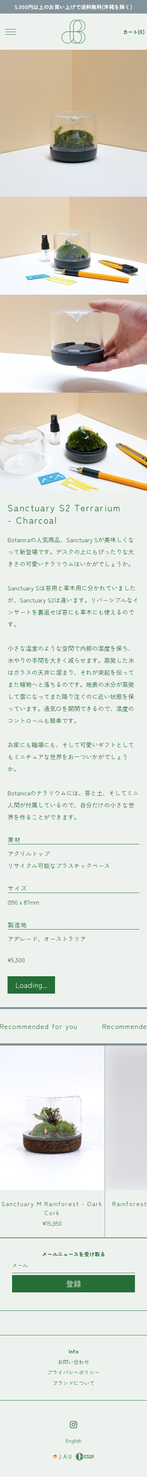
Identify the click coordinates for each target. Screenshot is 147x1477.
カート (134, 31)
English (73, 1440)
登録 (73, 1283)
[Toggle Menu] (10, 31)
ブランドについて (73, 1383)
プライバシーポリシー (73, 1372)
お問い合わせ (73, 1361)
